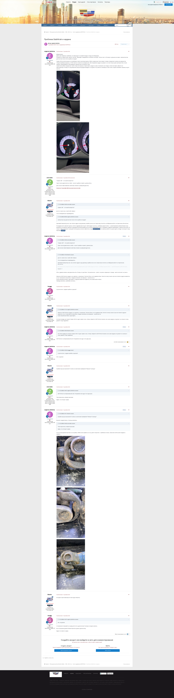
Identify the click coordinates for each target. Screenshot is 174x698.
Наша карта (78, 673)
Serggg (50, 286)
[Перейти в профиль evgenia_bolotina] (45, 44)
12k (50, 212)
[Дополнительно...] (128, 51)
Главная (60, 25)
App (66, 25)
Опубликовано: (63, 51)
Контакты (100, 2)
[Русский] (171, 2)
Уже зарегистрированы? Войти (155, 4)
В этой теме (128, 25)
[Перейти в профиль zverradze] (50, 182)
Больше (106, 25)
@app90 (63, 230)
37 (50, 296)
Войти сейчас (108, 650)
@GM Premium (96, 229)
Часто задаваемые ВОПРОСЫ (63, 44)
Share (117, 44)
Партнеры (107, 2)
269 (50, 188)
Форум (74, 2)
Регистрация (168, 4)
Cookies (95, 686)
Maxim (50, 200)
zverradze (50, 177)
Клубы (98, 25)
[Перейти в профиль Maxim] (50, 205)
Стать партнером (91, 2)
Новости (68, 2)
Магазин (74, 25)
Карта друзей (81, 2)
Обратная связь (89, 686)
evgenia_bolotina (55, 43)
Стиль (82, 686)
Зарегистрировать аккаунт (66, 650)
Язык (78, 686)
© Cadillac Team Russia (87, 689)
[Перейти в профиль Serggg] (50, 291)
